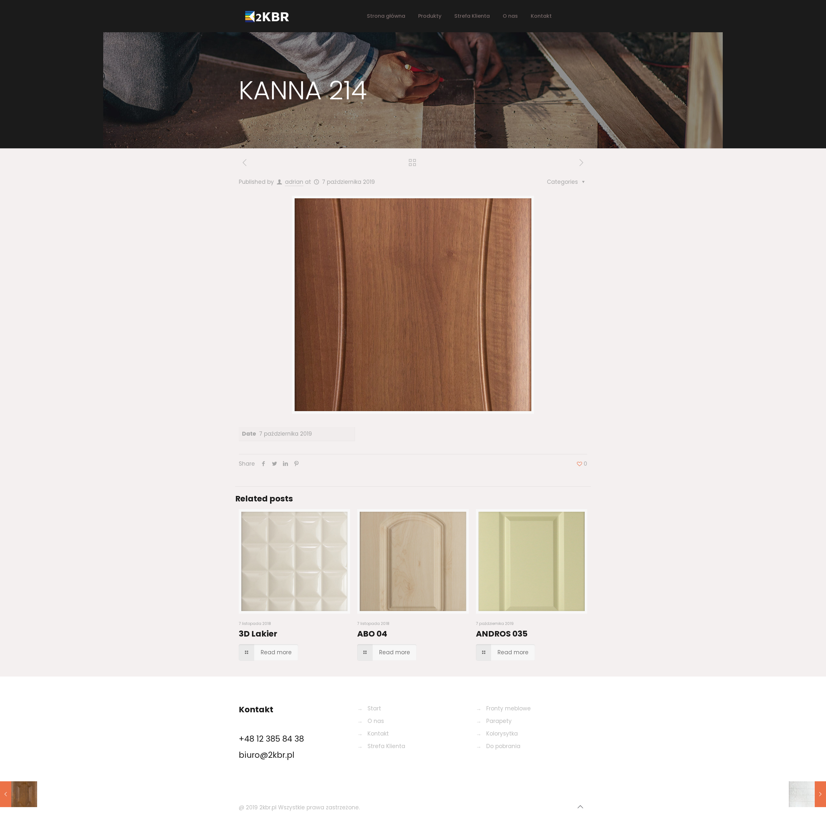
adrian (294, 182)
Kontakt (378, 733)
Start (374, 708)
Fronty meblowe (508, 708)
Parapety (499, 721)
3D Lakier (258, 633)
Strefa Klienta (386, 746)
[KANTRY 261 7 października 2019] (807, 794)
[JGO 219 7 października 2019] (18, 794)
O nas (376, 721)
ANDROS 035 (502, 633)
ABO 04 (372, 633)
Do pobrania (503, 746)
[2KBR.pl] (272, 16)
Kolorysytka (502, 733)
